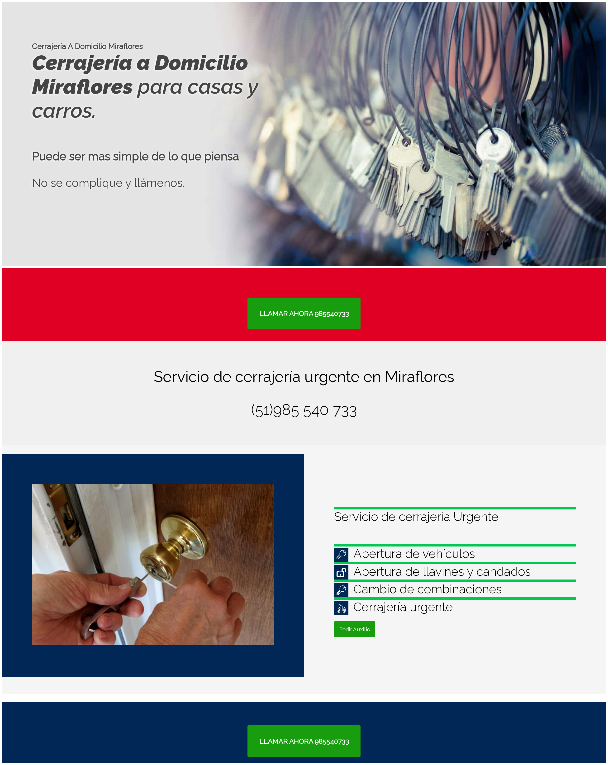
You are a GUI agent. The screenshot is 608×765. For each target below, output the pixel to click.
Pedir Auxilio (354, 629)
